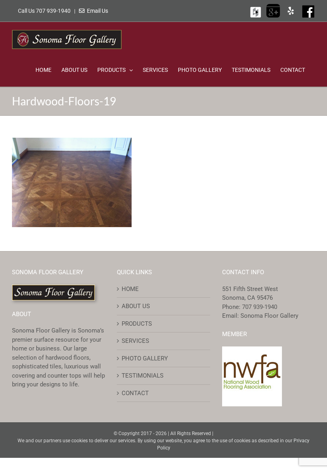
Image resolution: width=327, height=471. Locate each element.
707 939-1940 (259, 307)
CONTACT (135, 393)
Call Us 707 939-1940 (45, 11)
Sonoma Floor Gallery (269, 315)
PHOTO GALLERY (145, 358)
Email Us (96, 11)
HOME (130, 289)
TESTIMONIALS (143, 375)
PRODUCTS (137, 323)
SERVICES (135, 340)
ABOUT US (136, 306)
